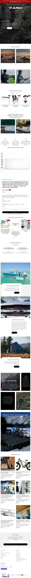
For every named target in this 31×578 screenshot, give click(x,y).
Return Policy (18, 555)
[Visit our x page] (9, 567)
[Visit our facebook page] (1, 567)
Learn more (12, 197)
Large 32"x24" (22, 204)
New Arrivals (8, 11)
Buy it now (15, 212)
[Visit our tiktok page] (8, 567)
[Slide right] (2, 174)
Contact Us (17, 551)
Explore (23, 11)
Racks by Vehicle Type (16, 11)
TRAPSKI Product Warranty (19, 558)
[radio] (12, 229)
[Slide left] (2, 152)
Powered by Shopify (3, 576)
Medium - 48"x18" (5, 204)
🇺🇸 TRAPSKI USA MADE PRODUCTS (17, 10)
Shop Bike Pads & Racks (25, 387)
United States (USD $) (3, 573)
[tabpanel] (15, 103)
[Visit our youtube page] (11, 567)
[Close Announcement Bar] (30, 1)
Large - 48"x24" (11, 204)
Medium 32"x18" (17, 204)
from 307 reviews (15, 245)
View (8, 81)
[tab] (13, 237)
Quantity (3, 206)
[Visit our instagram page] (3, 567)
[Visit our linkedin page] (4, 567)
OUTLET (15, 13)
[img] (15, 244)
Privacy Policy (18, 554)
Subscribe (15, 544)
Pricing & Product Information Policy (21, 559)
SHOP (9, 10)
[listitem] (15, 1)
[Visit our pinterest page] (6, 567)
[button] (14, 255)
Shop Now (16, 292)
